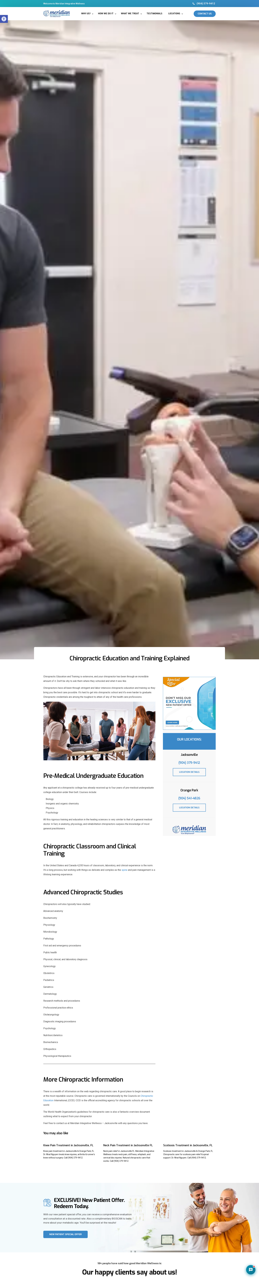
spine (124, 870)
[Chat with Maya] (250, 1269)
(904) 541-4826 (189, 798)
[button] (4, 19)
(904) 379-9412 (189, 763)
